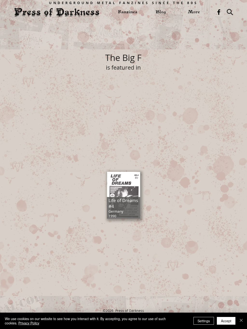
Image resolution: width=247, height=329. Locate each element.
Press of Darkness (129, 310)
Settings (204, 320)
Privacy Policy (28, 323)
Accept (226, 320)
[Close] (241, 320)
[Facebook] (218, 12)
